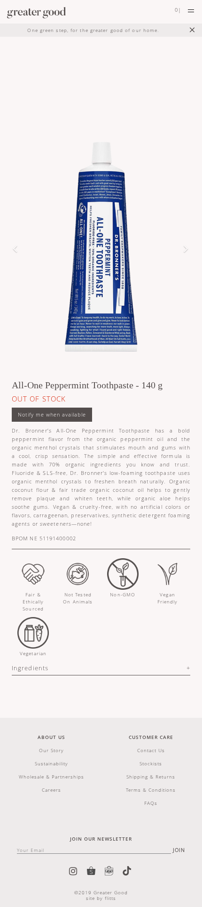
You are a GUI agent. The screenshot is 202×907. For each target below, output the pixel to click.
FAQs (150, 803)
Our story (51, 750)
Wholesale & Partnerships (51, 776)
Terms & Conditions (151, 790)
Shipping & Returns (150, 776)
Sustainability (51, 763)
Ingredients (30, 668)
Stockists (151, 763)
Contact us (151, 750)
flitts (110, 898)
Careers (51, 790)
